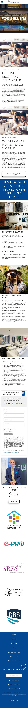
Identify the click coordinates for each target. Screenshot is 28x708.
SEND (8, 434)
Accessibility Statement (9, 694)
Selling (13, 428)
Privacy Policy (6, 452)
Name (6, 412)
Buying (7, 428)
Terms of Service (14, 452)
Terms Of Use (8, 692)
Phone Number (8, 420)
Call (9, 403)
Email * (6, 416)
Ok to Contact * (9, 431)
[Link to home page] (14, 2)
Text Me (20, 403)
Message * (7, 424)
